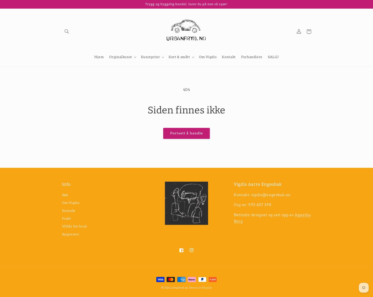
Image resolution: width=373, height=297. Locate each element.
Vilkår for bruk (74, 226)
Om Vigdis (71, 203)
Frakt (66, 219)
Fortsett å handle (186, 133)
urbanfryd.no (179, 287)
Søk (65, 195)
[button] (67, 32)
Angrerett (70, 234)
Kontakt (69, 211)
